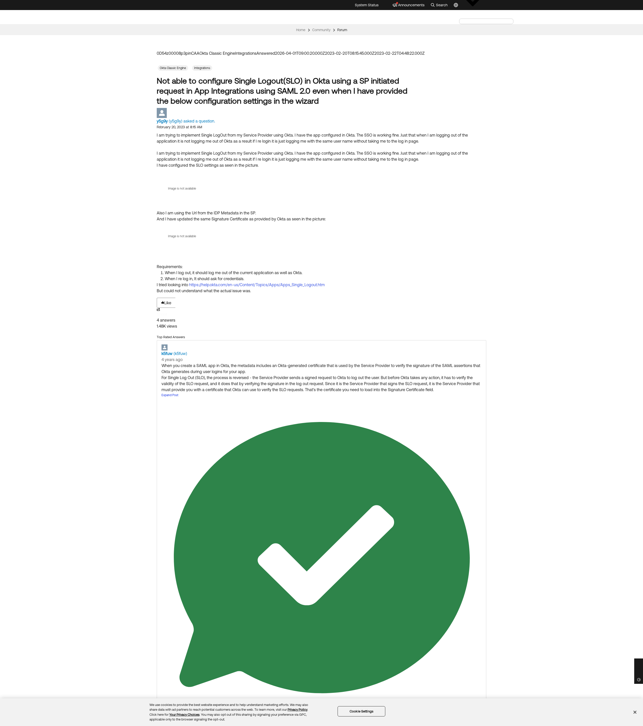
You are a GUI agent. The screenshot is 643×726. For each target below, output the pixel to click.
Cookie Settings (361, 711)
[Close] (634, 712)
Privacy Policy (297, 709)
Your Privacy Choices (184, 714)
